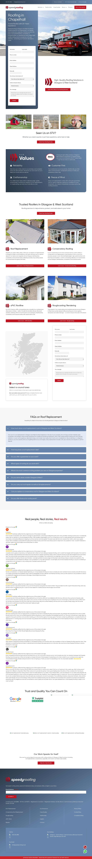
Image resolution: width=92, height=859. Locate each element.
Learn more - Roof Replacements (25, 265)
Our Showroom (44, 808)
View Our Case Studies (46, 762)
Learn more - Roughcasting (67, 320)
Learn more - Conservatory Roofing (67, 265)
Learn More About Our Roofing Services (58, 89)
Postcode (12, 71)
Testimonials (48, 7)
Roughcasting (9, 815)
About (63, 7)
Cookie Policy (77, 812)
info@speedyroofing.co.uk (19, 845)
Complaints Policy (78, 815)
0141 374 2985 (15, 834)
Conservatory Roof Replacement (14, 812)
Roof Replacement (11, 808)
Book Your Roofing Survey (46, 141)
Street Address (13, 66)
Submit (14, 100)
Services (40, 7)
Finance (70, 7)
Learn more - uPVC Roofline (25, 320)
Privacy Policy (77, 808)
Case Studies (56, 7)
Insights (42, 819)
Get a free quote (80, 7)
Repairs (8, 822)
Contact (42, 822)
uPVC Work (9, 819)
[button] (18, 121)
